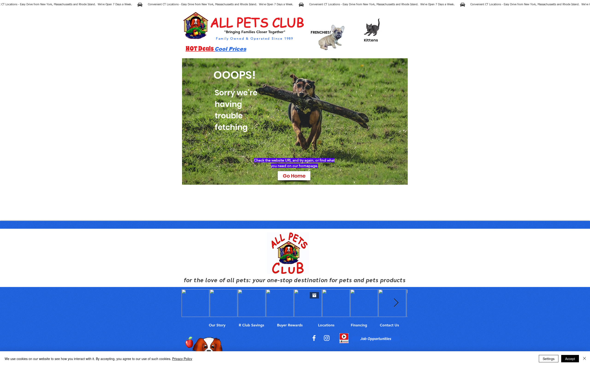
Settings (549, 358)
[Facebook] (314, 338)
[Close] (584, 358)
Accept (570, 358)
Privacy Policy (182, 358)
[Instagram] (326, 338)
